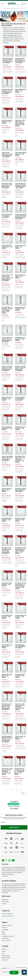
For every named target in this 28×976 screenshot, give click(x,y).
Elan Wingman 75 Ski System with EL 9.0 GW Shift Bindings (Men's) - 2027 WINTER (20, 550)
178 (21, 347)
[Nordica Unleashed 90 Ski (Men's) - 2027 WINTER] (7, 419)
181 (5, 132)
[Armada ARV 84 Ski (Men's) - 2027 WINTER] (7, 637)
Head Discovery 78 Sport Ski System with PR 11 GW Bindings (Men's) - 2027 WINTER (6, 706)
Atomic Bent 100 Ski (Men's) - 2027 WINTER (20, 247)
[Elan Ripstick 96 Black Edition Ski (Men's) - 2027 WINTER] (20, 481)
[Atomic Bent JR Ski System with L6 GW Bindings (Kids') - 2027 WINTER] (7, 176)
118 (4, 71)
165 (3, 226)
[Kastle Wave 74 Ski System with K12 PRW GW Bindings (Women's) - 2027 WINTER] (20, 112)
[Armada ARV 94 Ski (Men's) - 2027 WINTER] (7, 667)
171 (21, 197)
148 (11, 71)
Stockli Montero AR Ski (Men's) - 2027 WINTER (20, 309)
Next (22, 793)
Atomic (11, 35)
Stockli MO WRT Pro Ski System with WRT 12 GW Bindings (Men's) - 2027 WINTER (7, 310)
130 (19, 71)
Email (3, 822)
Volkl (15, 35)
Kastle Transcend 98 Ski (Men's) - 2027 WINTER (7, 122)
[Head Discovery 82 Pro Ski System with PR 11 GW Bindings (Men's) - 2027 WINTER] (19, 761)
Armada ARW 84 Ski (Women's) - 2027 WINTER (7, 617)
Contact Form (10, 916)
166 (16, 101)
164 (5, 657)
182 (5, 500)
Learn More (5, 876)
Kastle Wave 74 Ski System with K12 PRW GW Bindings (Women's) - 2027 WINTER (20, 123)
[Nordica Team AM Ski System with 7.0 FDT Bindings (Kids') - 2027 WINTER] (7, 449)
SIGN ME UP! (14, 827)
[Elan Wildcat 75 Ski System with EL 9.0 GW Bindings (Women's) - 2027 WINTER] (20, 449)
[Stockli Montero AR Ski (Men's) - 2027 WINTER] (20, 300)
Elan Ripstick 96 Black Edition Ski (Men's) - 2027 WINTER (20, 490)
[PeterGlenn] (13, 3)
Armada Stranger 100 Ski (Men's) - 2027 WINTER (20, 617)
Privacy (4, 934)
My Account (5, 899)
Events (4, 951)
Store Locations (6, 955)
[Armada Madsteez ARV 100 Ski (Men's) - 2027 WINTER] (20, 637)
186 (24, 257)
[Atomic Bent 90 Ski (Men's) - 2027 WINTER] (20, 267)
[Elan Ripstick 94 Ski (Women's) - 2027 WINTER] (7, 575)
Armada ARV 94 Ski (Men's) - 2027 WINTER (7, 676)
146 (19, 471)
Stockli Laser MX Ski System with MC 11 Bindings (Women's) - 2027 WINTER (7, 340)
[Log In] (22, 3)
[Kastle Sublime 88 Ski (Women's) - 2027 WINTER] (20, 145)
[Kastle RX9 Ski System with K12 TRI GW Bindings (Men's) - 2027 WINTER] (7, 145)
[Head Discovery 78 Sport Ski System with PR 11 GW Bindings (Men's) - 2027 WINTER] (7, 696)
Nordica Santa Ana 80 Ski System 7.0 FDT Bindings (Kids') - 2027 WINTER (20, 60)
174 (8, 166)
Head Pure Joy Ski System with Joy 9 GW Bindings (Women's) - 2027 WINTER (20, 706)
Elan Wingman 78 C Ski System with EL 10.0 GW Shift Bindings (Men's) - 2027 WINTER (7, 550)
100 (16, 379)
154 (3, 530)
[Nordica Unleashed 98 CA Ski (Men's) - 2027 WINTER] (20, 390)
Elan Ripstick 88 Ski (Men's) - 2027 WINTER (7, 490)
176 (16, 565)
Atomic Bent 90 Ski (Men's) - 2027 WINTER (20, 276)
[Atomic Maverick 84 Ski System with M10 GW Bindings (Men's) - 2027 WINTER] (20, 176)
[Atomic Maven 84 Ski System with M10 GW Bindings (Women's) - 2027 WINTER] (20, 207)
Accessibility (5, 929)
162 (3, 166)
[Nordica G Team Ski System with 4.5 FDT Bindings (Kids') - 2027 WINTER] (20, 359)
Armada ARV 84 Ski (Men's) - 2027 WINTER (7, 646)
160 (3, 438)
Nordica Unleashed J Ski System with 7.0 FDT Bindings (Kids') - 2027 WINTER (8, 60)
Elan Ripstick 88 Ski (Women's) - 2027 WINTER (7, 520)
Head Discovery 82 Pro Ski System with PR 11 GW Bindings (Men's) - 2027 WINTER (19, 771)
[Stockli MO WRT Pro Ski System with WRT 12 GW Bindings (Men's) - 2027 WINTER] (7, 300)
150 (24, 71)
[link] (14, 16)
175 (21, 287)
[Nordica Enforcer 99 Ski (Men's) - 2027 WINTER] (20, 419)
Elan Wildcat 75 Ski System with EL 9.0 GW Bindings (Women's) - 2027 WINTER (20, 459)
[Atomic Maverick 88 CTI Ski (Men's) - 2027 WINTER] (7, 207)
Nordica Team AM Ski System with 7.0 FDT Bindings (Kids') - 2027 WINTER (7, 458)
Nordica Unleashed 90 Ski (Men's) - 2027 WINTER (7, 428)
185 (24, 317)
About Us (4, 949)
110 (19, 379)
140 (21, 71)
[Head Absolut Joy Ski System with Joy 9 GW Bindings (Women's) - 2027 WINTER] (7, 761)
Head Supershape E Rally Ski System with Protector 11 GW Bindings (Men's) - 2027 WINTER (7, 739)
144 (16, 228)
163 (3, 718)
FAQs (3, 932)
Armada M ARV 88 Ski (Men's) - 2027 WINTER (20, 676)
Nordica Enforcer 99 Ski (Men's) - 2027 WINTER (20, 428)
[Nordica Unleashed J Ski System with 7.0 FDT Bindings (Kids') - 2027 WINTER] (8, 51)
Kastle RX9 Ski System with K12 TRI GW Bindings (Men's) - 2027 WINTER (7, 155)
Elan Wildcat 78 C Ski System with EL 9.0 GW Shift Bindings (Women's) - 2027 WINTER (20, 585)
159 (5, 257)
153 (16, 197)
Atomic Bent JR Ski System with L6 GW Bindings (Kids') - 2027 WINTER (7, 186)
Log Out (4, 903)
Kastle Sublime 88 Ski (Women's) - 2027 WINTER (20, 154)
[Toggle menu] (3, 3)
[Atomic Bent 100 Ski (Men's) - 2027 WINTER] (20, 238)
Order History (5, 901)
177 (8, 718)
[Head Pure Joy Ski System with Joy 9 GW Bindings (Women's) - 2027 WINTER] (20, 696)
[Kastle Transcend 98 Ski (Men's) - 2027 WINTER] (7, 112)
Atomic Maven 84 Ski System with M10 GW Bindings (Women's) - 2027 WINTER (20, 216)
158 (3, 348)
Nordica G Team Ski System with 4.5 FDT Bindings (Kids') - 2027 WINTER (20, 368)
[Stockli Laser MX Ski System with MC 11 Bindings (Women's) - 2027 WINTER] (7, 330)
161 (5, 530)
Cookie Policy (5, 938)
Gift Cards (4, 927)
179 (8, 226)
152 (21, 471)
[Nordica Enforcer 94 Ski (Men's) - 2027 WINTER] (7, 390)
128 (6, 71)
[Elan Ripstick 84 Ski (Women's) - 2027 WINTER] (20, 510)
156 (16, 135)
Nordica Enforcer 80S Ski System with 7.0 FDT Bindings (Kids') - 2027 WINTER (7, 91)
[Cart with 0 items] (25, 3)
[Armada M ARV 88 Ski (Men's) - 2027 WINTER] (20, 667)
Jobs (3, 953)
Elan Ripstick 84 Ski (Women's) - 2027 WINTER (20, 520)
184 (24, 748)
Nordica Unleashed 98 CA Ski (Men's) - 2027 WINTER (20, 399)
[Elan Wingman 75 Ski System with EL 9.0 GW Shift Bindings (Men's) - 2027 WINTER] (20, 540)
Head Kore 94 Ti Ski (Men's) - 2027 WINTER (20, 738)
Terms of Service (6, 940)
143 (16, 718)
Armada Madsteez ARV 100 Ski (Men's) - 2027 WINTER (20, 646)
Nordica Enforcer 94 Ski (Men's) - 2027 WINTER (7, 399)
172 (5, 226)
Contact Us (5, 960)
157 (16, 287)
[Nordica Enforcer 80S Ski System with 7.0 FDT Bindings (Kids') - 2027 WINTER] (7, 82)
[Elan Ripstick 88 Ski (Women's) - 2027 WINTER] (7, 510)
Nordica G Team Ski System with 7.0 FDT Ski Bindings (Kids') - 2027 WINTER (7, 368)
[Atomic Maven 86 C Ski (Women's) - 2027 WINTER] (7, 238)
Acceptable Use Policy (7, 936)
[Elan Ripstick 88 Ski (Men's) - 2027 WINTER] (7, 481)
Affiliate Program (6, 957)
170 (16, 317)
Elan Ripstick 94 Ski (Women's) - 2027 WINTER (7, 584)
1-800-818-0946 (8, 913)
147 (16, 530)
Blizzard (5, 37)
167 (3, 409)
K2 (18, 35)
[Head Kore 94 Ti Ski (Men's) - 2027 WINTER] (20, 729)
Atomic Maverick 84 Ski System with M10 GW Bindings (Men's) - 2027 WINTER (20, 186)
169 (3, 132)
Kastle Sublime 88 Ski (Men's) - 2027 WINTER (20, 91)
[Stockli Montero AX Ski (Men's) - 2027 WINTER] (20, 330)
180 (21, 101)
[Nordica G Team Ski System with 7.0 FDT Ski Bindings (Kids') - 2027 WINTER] (7, 359)
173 (19, 101)
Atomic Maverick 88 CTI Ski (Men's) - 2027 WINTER (7, 216)
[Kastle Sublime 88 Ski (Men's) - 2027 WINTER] (20, 82)
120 (16, 71)
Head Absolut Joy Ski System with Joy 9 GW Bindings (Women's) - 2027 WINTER (7, 771)
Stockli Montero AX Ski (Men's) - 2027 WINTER (20, 339)
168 (5, 166)
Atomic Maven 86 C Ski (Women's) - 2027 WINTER (7, 247)
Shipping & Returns (7, 925)
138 (9, 71)
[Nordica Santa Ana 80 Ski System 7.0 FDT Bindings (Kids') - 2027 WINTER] (20, 51)
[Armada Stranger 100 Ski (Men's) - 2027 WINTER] (20, 608)
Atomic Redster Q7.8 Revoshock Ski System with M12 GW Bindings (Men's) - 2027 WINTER (7, 277)
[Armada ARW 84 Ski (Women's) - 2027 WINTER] (7, 608)
